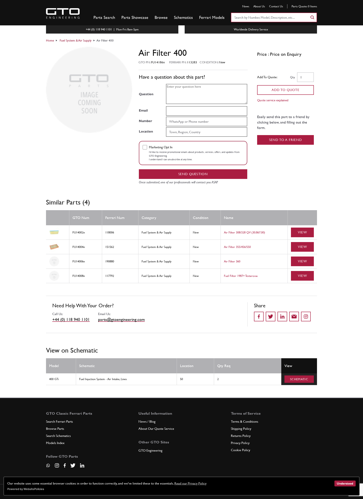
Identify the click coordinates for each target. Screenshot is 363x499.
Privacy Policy (240, 443)
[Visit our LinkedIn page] (82, 465)
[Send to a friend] (294, 316)
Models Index (55, 443)
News (245, 6)
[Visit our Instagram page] (57, 465)
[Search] (312, 17)
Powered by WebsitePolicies (25, 489)
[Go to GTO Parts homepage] (63, 13)
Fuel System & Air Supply (76, 40)
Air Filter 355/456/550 (237, 247)
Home (50, 40)
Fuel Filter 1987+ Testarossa (241, 276)
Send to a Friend (285, 140)
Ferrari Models (212, 17)
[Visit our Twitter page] (73, 465)
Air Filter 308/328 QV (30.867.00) (244, 232)
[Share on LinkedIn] (282, 316)
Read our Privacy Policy (190, 483)
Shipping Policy (241, 429)
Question (146, 94)
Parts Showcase (134, 17)
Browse (161, 17)
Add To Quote (286, 90)
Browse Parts (55, 429)
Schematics (183, 17)
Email (143, 110)
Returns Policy (241, 436)
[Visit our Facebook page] (65, 465)
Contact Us (276, 6)
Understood (345, 483)
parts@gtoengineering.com (121, 319)
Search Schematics (58, 436)
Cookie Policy (240, 450)
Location (146, 131)
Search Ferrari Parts (59, 421)
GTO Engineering (150, 450)
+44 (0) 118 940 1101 (71, 319)
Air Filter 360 (232, 261)
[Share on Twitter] (270, 316)
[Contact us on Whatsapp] (48, 467)
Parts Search (104, 17)
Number (145, 121)
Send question (193, 174)
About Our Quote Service (156, 429)
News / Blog (146, 421)
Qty (292, 77)
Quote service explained (272, 100)
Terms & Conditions (244, 421)
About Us (259, 6)
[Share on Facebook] (259, 316)
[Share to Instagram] (306, 316)
